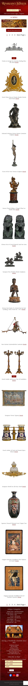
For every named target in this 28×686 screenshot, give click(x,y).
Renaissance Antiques (14, 4)
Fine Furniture (10, 614)
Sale (15, 619)
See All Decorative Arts (14, 30)
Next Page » (21, 35)
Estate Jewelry (10, 617)
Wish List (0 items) (9, 13)
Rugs (15, 614)
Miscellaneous (17, 617)
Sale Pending (17, 620)
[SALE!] (14, 46)
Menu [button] (15, 17)
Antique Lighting (10, 620)
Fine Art (12, 616)
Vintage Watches (10, 613)
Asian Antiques (10, 619)
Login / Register (19, 13)
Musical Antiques (18, 613)
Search (20, 10)
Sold (15, 622)
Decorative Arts (10, 622)
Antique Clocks (10, 611)
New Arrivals (17, 616)
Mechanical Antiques (19, 611)
